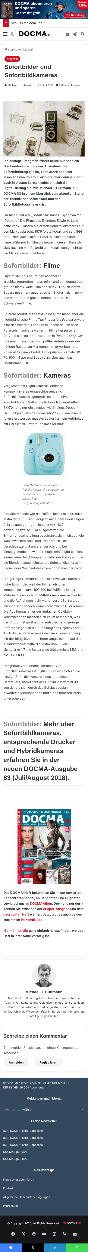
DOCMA (72, 1223)
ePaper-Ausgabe (56, 909)
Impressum (10, 1205)
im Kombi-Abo (32, 920)
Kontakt (8, 1188)
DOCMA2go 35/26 (15, 1151)
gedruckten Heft (16, 914)
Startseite (14, 49)
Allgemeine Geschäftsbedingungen (26, 1197)
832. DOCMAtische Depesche (23, 1144)
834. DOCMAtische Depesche (23, 1130)
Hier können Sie (15, 931)
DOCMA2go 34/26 (15, 1159)
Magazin (28, 49)
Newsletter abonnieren (18, 1179)
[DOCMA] (34, 33)
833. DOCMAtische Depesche (23, 1137)
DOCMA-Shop (41, 903)
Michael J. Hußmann (20, 85)
